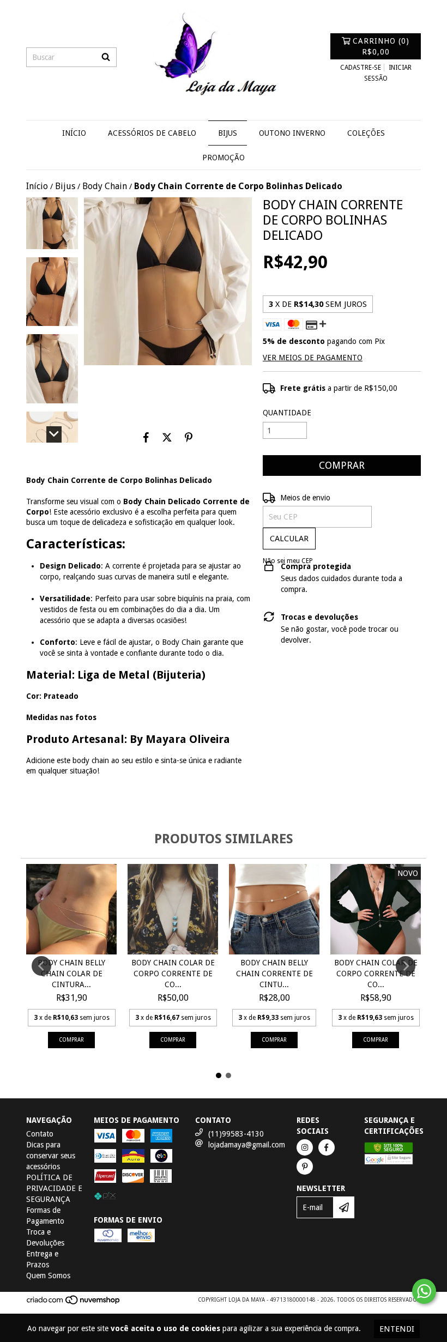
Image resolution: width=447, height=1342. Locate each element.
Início (74, 133)
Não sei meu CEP (288, 561)
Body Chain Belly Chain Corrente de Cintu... (274, 973)
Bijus (227, 133)
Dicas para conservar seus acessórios (50, 1155)
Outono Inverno (292, 133)
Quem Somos (48, 1275)
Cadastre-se (360, 67)
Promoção (223, 157)
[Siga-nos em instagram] (305, 1147)
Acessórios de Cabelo (152, 133)
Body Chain (104, 186)
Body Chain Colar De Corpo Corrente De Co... (173, 973)
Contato (39, 1133)
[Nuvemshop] (74, 1304)
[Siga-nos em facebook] (326, 1147)
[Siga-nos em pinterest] (305, 1166)
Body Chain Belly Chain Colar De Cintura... (71, 973)
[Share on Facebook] (146, 437)
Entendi (396, 1329)
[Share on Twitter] (167, 437)
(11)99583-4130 (236, 1133)
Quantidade (287, 412)
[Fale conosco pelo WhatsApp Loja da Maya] (424, 1291)
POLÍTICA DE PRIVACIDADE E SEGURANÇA (54, 1188)
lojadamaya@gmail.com (246, 1144)
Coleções (366, 133)
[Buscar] (106, 57)
